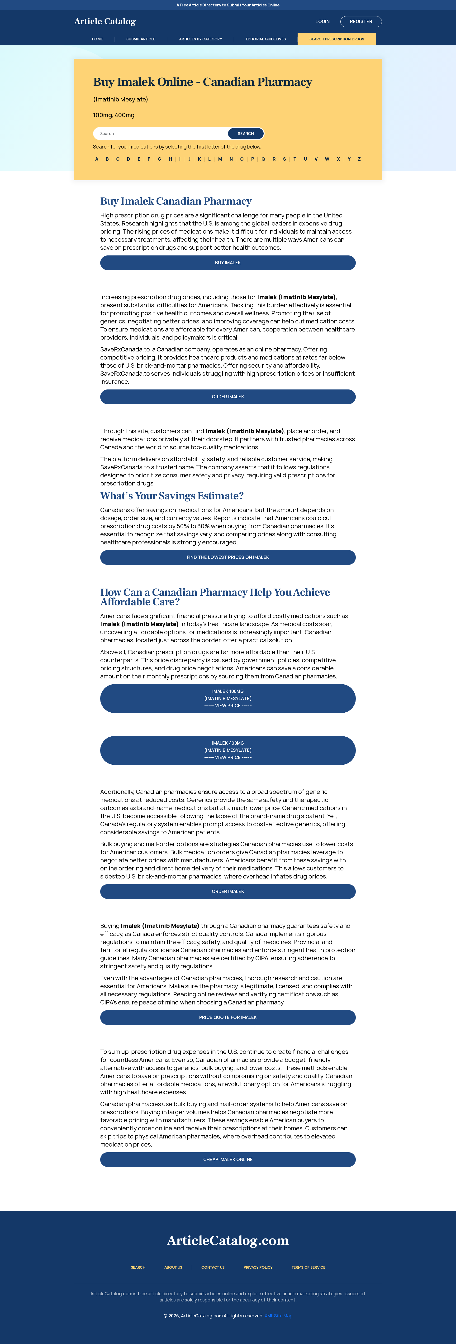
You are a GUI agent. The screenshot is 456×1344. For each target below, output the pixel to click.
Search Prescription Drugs (336, 39)
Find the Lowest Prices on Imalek (228, 557)
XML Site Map (279, 1316)
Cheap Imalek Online (228, 1159)
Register (361, 21)
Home (97, 39)
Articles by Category (200, 39)
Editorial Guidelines (266, 39)
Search (246, 133)
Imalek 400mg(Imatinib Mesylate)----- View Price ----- (228, 750)
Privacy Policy (258, 1267)
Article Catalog (105, 21)
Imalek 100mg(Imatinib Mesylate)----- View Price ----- (228, 698)
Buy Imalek (228, 263)
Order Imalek (228, 397)
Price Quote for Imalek (228, 1017)
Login (323, 21)
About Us (173, 1267)
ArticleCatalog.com (228, 1240)
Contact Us (213, 1267)
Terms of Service (308, 1267)
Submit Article (140, 39)
